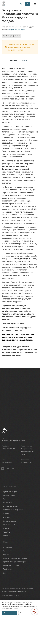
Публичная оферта (10, 492)
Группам (6, 528)
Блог (5, 573)
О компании (7, 547)
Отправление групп (10, 506)
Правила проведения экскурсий (15, 562)
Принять (6, 613)
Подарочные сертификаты (13, 510)
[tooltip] (21, 4)
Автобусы (6, 532)
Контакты (6, 517)
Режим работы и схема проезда (15, 499)
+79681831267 (26, 462)
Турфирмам (7, 569)
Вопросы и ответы (9, 521)
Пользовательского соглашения (17, 591)
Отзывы (24, 60)
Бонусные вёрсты (9, 525)
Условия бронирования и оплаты (15, 558)
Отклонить (23, 613)
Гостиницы (7, 535)
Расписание (7, 502)
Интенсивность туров (11, 565)
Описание (13, 60)
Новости (6, 554)
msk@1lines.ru (7, 462)
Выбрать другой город (16, 29)
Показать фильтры (13, 36)
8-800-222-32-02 (8, 449)
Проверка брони (9, 495)
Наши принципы (9, 551)
